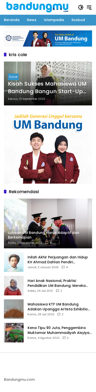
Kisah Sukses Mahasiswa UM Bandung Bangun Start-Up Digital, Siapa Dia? (47, 87)
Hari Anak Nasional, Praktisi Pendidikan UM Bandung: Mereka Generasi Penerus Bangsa (57, 283)
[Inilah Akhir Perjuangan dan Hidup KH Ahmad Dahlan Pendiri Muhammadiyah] (14, 262)
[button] (81, 7)
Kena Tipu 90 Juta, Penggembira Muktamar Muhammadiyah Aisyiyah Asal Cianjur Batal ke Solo (60, 330)
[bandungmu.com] (38, 7)
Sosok (13, 77)
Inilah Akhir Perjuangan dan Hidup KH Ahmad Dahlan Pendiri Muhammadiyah (58, 260)
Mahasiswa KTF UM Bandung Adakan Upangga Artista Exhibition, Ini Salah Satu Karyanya (59, 307)
